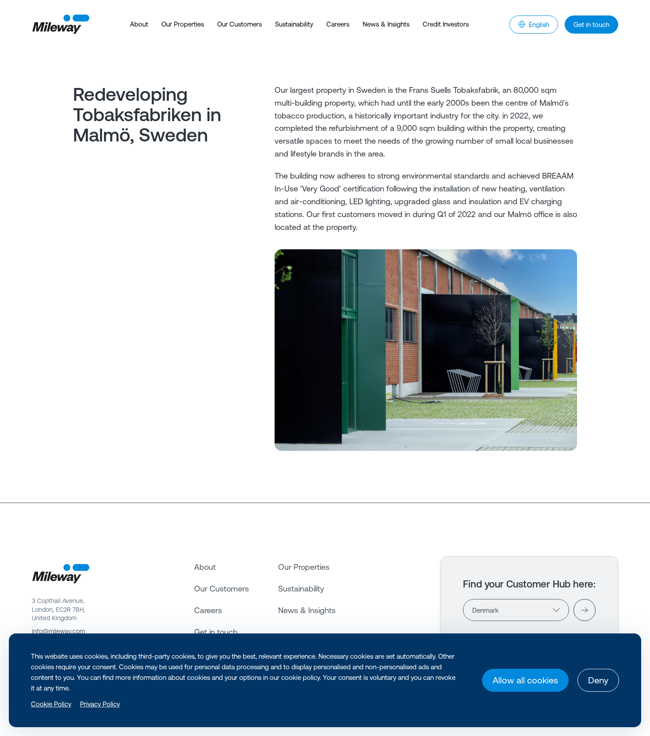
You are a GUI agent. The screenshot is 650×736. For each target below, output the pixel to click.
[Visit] (585, 610)
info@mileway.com (58, 631)
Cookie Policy (51, 704)
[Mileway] (60, 24)
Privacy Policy (100, 704)
